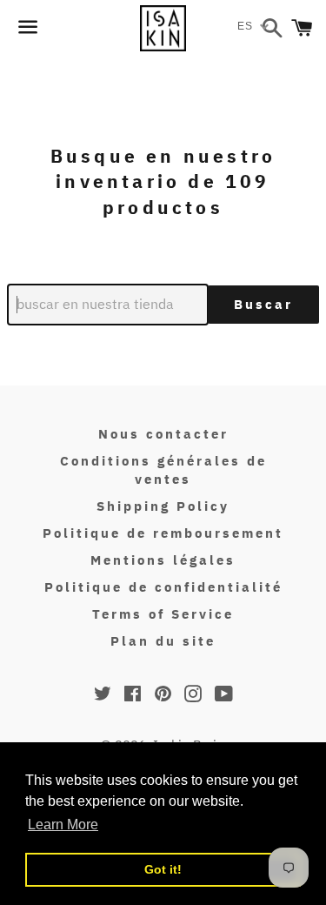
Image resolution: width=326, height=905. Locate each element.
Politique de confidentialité (163, 587)
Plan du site (163, 641)
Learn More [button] (63, 824)
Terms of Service (163, 614)
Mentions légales (163, 560)
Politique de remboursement (163, 533)
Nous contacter (163, 434)
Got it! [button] (163, 869)
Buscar (263, 304)
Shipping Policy (163, 506)
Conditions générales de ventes (163, 469)
